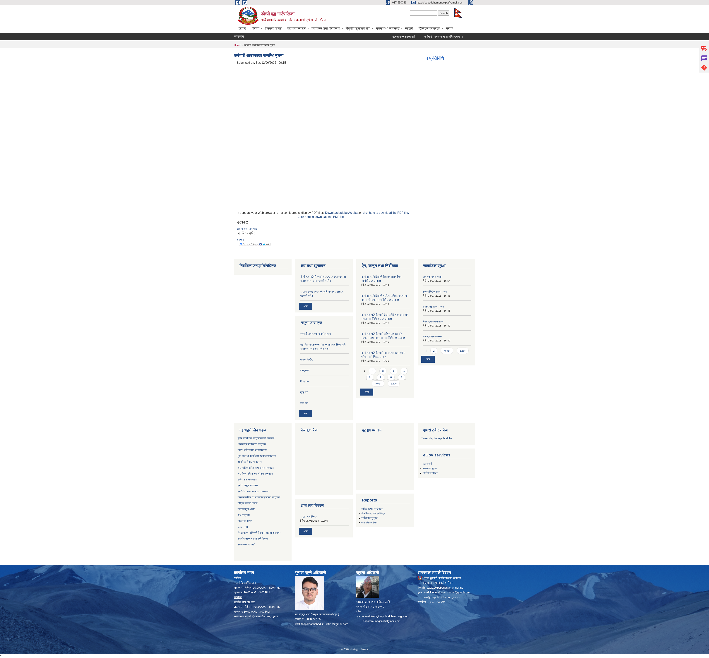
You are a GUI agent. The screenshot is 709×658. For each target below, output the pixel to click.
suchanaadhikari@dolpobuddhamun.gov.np (382, 616)
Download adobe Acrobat (342, 212)
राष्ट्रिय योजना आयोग (247, 503)
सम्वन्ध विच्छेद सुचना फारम (435, 291)
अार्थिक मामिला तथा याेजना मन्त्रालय (255, 473)
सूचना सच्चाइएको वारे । (381, 36)
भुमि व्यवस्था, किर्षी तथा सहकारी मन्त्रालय (257, 455)
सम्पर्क (449, 28)
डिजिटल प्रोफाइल (429, 28)
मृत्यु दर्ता (304, 392)
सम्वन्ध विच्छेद (306, 359)
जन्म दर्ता (304, 403)
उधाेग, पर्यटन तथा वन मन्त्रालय (252, 450)
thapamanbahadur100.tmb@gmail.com (324, 624)
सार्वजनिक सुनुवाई (369, 517)
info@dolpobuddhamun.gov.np (442, 597)
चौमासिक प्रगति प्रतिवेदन (373, 513)
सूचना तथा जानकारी (388, 28)
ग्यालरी (409, 28)
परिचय (255, 28)
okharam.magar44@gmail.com (381, 621)
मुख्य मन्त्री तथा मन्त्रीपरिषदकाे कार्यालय (256, 438)
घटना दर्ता (427, 463)
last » (394, 383)
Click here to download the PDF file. (321, 216)
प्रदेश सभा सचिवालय (247, 479)
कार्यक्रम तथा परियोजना (325, 28)
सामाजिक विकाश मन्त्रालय (250, 461)
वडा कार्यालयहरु (296, 28)
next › (378, 383)
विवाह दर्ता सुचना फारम (433, 321)
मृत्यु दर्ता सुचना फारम (432, 276)
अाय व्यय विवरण (308, 516)
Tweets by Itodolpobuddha (436, 438)
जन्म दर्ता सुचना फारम (432, 336)
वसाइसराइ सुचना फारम (433, 306)
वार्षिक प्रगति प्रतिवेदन (372, 508)
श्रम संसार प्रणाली (246, 544)
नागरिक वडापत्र (430, 472)
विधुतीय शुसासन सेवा (358, 28)
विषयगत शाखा (273, 28)
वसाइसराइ (305, 370)
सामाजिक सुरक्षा (430, 468)
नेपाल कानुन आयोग (246, 509)
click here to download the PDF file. (385, 212)
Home (237, 45)
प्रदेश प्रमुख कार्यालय (248, 485)
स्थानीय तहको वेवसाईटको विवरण (253, 538)
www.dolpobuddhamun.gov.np (445, 587)
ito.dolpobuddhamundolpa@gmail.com (447, 592)
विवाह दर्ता (304, 381)
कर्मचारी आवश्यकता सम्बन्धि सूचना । (420, 36)
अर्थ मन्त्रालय (244, 514)
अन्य (306, 306)
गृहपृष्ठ (242, 28)
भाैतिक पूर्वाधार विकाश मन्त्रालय (252, 444)
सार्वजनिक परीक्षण (369, 522)
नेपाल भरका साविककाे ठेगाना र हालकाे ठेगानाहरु (259, 532)
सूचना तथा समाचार (247, 228)
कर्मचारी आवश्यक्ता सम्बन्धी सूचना (315, 333)
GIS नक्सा (243, 526)
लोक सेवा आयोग (245, 520)
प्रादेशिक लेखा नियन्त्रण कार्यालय (253, 491)
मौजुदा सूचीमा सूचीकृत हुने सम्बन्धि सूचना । (468, 36)
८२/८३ (240, 239)
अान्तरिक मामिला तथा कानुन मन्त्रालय (256, 467)
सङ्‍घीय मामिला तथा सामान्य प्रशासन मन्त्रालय (259, 497)
